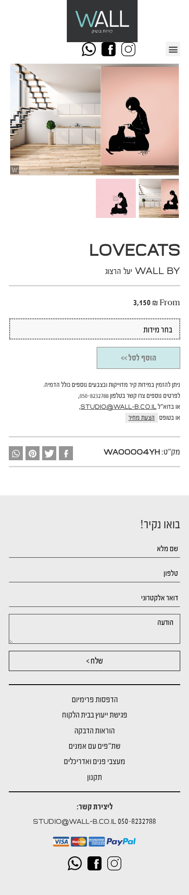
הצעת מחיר (141, 418)
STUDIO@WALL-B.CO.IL (118, 407)
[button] (173, 49)
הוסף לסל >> (138, 358)
